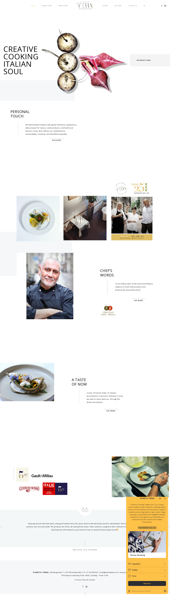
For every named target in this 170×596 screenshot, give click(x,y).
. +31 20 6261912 (91, 572)
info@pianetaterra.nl (109, 572)
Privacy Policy (80, 580)
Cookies (91, 580)
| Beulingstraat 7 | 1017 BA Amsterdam (65, 572)
